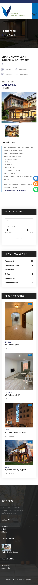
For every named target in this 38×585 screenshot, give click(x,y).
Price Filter (10, 226)
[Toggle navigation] (34, 13)
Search (19, 239)
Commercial (19, 278)
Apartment (19, 261)
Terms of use (6, 565)
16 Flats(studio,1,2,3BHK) (16, 432)
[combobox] (19, 220)
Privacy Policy (6, 568)
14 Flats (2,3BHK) (12, 345)
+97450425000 (10, 190)
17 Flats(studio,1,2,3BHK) (16, 470)
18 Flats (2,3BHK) (12, 395)
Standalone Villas (19, 265)
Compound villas (19, 282)
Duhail (4, 529)
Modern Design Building (10, 552)
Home (4, 35)
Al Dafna (4, 532)
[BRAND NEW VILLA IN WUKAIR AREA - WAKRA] (19, 107)
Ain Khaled (5, 526)
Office (19, 274)
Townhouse (19, 270)
